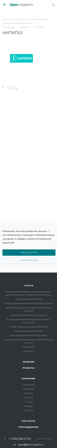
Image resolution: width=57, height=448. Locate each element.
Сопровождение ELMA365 (28, 299)
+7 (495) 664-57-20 (20, 439)
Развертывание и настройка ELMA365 (28, 327)
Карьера (28, 406)
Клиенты (28, 393)
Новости (28, 397)
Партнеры (28, 389)
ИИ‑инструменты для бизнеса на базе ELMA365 (28, 303)
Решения (29, 362)
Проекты (28, 368)
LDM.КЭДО (28, 351)
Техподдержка (28, 427)
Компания (28, 378)
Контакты (28, 410)
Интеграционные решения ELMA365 (28, 335)
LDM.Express (28, 347)
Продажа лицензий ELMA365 (28, 331)
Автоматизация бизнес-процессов (28, 315)
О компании (28, 384)
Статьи (28, 402)
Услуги (28, 285)
